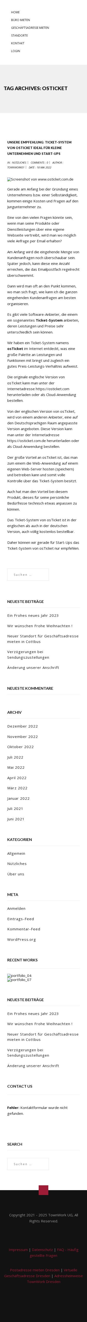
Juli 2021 (15, 808)
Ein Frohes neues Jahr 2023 (33, 615)
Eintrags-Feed (20, 918)
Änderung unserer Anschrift (33, 667)
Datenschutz (42, 1249)
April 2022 (17, 777)
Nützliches (19, 162)
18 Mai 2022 (44, 167)
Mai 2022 (16, 767)
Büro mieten (20, 20)
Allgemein (16, 853)
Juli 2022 (15, 757)
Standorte (19, 35)
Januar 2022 (18, 798)
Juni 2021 (16, 818)
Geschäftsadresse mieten (30, 28)
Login (15, 51)
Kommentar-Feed (23, 928)
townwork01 (15, 167)
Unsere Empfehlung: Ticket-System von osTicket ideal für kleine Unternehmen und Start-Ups (39, 148)
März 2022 (17, 787)
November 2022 (22, 736)
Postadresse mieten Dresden (35, 1269)
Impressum (18, 1249)
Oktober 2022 (20, 746)
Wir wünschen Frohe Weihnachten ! (39, 625)
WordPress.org (21, 939)
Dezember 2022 (22, 726)
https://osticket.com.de (26, 440)
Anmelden (16, 908)
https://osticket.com (52, 388)
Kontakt (17, 43)
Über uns (15, 873)
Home (15, 12)
